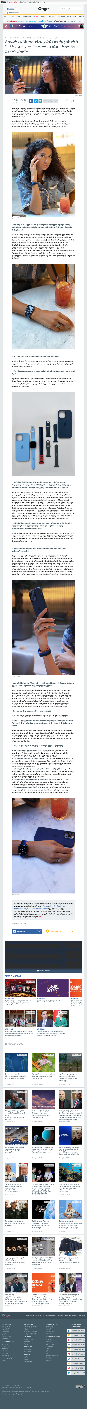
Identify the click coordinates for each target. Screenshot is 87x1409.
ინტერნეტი (27, 1341)
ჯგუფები (12, 9)
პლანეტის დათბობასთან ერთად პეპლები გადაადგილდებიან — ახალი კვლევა (43, 1069)
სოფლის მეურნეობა (30, 1334)
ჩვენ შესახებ (30, 1315)
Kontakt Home (20, 909)
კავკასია (4, 1334)
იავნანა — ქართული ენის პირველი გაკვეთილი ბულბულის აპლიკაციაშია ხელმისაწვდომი (43, 1105)
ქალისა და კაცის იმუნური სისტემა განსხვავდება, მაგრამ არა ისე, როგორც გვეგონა (16, 1069)
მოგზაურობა (49, 1341)
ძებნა (43, 2)
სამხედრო (5, 1338)
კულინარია (49, 1346)
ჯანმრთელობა (52, 1324)
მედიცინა (48, 1329)
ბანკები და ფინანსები (30, 1326)
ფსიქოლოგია (50, 1326)
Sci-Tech (38, 38)
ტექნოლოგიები (47, 38)
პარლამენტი (6, 1326)
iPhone (23, 923)
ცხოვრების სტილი (28, 38)
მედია (4, 1360)
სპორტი (27, 1354)
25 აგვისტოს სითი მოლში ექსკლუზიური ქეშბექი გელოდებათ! (16, 1142)
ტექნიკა (56, 38)
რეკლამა (38, 1315)
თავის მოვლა (50, 1334)
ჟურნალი (27, 17)
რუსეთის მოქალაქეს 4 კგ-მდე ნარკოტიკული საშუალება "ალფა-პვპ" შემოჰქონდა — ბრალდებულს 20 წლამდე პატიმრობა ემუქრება (43, 1179)
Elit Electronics (60, 906)
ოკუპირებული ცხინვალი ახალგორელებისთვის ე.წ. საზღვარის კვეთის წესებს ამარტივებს (70, 1069)
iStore (38, 909)
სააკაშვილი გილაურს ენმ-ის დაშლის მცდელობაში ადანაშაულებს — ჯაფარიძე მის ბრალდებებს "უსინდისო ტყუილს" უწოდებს (70, 1289)
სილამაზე (48, 1339)
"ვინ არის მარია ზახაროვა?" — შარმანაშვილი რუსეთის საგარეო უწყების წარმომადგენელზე (16, 1179)
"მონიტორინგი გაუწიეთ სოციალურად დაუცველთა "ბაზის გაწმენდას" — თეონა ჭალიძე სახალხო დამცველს (52, 1023)
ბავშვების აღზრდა (51, 1331)
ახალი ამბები (12, 2)
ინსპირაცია (49, 1358)
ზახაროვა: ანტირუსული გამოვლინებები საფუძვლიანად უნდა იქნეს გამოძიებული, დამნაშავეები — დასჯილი (70, 1216)
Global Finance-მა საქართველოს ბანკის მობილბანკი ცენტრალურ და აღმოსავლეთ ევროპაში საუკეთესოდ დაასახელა (43, 1289)
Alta (51, 906)
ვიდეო (43, 17)
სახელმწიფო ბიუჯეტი (30, 1331)
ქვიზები (61, 17)
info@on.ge (14, 1387)
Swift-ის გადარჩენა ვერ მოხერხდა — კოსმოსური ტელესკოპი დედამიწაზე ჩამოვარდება (43, 1216)
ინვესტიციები (14, 13)
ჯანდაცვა (5, 1348)
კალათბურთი (28, 1361)
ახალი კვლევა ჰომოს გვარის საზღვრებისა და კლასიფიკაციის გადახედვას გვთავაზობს (16, 1252)
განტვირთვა (22, 2)
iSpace (45, 906)
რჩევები (48, 1360)
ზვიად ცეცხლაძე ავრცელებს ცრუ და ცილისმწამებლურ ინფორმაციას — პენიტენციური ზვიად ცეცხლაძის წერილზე (70, 1142)
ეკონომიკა (28, 1324)
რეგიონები (5, 1353)
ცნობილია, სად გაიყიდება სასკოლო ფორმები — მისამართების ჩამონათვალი (70, 1252)
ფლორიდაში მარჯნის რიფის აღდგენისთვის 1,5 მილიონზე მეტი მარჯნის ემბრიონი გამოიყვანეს (70, 1179)
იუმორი (48, 1351)
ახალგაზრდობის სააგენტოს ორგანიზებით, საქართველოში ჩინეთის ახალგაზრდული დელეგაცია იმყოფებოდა (20, 1023)
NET (35, 17)
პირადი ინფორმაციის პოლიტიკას (12, 1394)
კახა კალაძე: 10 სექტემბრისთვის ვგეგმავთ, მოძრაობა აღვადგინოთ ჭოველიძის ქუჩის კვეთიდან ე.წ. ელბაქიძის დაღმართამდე (16, 1289)
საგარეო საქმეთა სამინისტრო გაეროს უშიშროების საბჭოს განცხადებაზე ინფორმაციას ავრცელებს (43, 1252)
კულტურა (28, 1347)
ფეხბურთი (27, 1357)
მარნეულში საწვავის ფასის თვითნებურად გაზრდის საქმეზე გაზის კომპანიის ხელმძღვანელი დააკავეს (16, 1105)
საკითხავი (71, 17)
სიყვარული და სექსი (52, 1355)
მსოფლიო (5, 1331)
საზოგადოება (8, 1341)
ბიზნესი (26, 1329)
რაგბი (26, 1359)
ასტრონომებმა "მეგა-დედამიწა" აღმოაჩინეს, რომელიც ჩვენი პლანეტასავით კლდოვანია (43, 1142)
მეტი (78, 21)
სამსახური (49, 1353)
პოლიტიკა (71, 21)
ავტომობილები (50, 1344)
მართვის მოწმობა (33, 2)
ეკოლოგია (5, 1344)
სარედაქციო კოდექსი (49, 1315)
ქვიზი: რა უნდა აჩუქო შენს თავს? (52, 990)
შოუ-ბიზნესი (27, 1351)
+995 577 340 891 (25, 1387)
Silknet (45, 909)
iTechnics (31, 909)
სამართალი (5, 1355)
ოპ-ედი (52, 17)
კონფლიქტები (6, 1336)
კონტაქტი (82, 1315)
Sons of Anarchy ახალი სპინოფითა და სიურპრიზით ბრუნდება (16, 1216)
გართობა (48, 1348)
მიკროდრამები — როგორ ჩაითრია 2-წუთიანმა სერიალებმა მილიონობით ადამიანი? (20, 992)
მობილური (64, 38)
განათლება (5, 1346)
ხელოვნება (27, 1349)
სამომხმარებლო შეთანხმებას (40, 1391)
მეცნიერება (27, 1344)
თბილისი (5, 1351)
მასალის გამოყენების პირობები (67, 1315)
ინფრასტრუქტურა (7, 1358)
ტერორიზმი (5, 1329)
